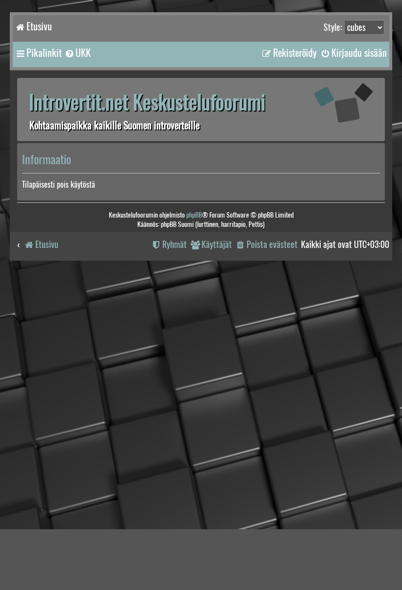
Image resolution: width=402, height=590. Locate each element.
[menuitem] (77, 53)
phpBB (194, 215)
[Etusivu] (335, 103)
